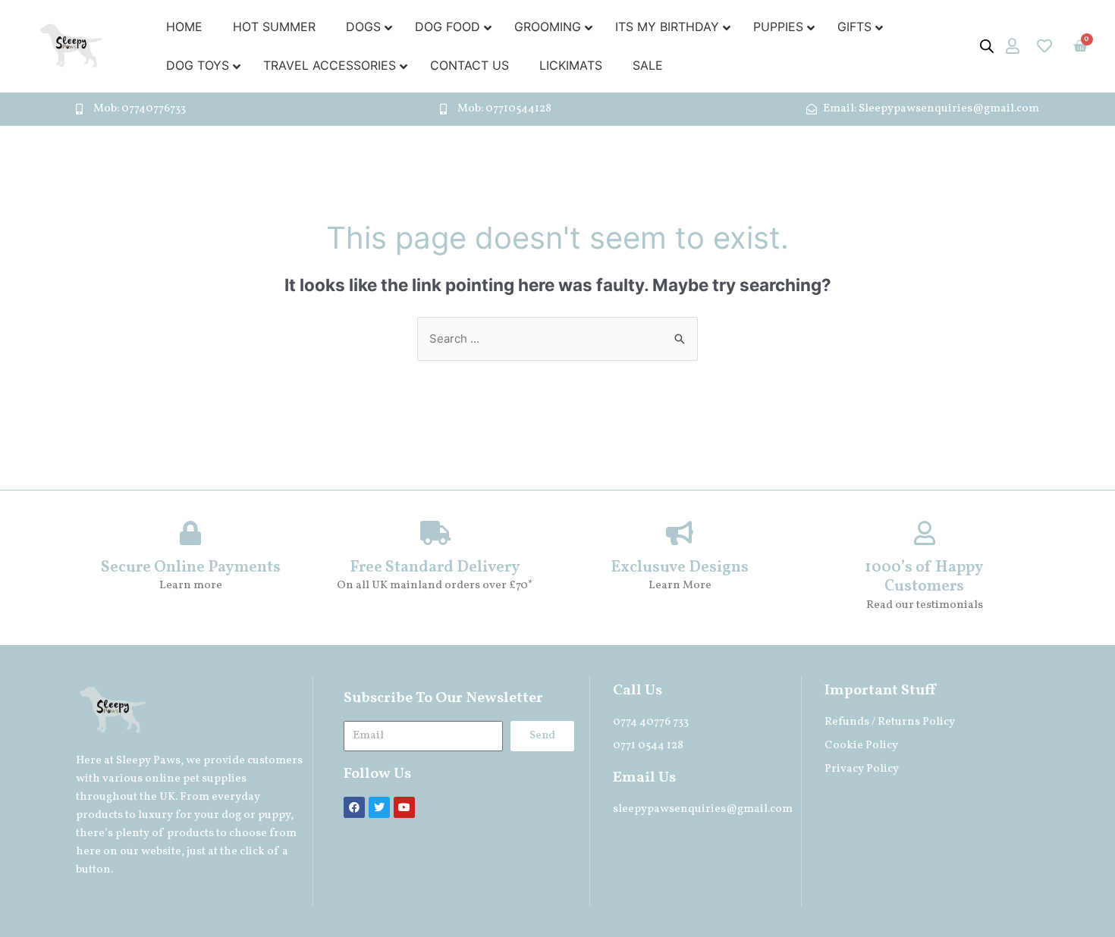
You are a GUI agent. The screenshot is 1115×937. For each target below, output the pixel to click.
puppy (274, 815)
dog (231, 815)
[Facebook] (354, 807)
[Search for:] (557, 338)
